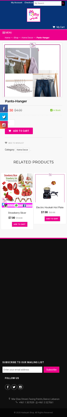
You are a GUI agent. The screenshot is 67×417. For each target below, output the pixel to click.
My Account (16, 2)
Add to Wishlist (16, 143)
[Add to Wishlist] (9, 224)
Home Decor (27, 38)
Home (7, 38)
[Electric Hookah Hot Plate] (49, 187)
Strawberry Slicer (17, 212)
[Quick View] (30, 205)
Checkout (28, 2)
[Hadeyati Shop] (33, 15)
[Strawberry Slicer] (17, 190)
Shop (16, 38)
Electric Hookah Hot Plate (50, 207)
